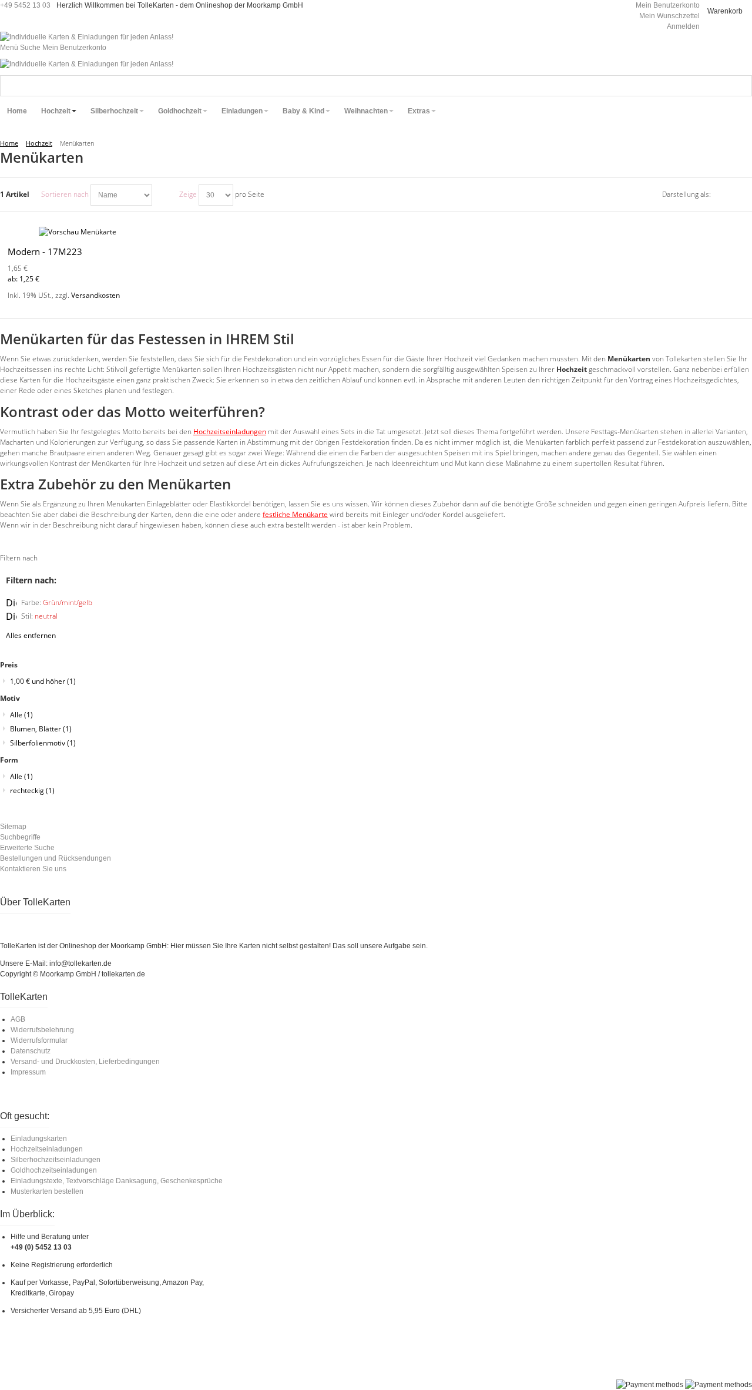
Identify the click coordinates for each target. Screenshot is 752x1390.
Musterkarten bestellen (47, 1191)
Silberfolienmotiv (43, 743)
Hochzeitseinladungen (47, 1149)
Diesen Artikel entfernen (11, 602)
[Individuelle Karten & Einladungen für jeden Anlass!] (86, 37)
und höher (43, 681)
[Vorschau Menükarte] (125, 232)
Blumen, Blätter (41, 729)
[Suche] (741, 86)
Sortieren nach (65, 194)
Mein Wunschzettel (669, 16)
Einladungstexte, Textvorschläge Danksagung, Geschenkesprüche (117, 1181)
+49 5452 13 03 (25, 5)
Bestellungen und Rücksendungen (55, 858)
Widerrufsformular (39, 1040)
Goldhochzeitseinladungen (54, 1170)
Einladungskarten (39, 1138)
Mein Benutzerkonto (668, 5)
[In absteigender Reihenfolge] (163, 195)
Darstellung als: (686, 194)
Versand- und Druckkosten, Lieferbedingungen (85, 1061)
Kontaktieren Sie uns (33, 869)
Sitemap (13, 826)
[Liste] (743, 195)
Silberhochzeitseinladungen (55, 1160)
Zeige (188, 194)
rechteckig (32, 790)
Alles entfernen (31, 635)
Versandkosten (95, 295)
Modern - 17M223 (45, 251)
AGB (18, 1019)
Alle (21, 715)
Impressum (28, 1072)
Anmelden (683, 26)
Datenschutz (31, 1051)
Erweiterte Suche (27, 848)
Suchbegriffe (20, 837)
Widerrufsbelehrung (42, 1030)
